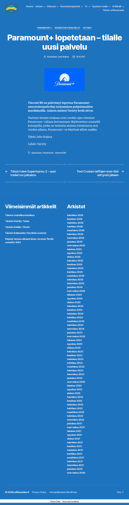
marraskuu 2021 (76, 427)
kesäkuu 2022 (74, 400)
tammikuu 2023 (75, 374)
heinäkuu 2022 (75, 397)
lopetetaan (36, 153)
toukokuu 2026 (75, 222)
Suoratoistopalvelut (70, 6)
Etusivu (29, 6)
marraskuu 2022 (76, 382)
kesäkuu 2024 (74, 310)
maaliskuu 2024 (75, 321)
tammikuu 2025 (75, 283)
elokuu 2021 (73, 438)
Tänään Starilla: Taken (17, 221)
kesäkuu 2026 (74, 219)
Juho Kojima (63, 56)
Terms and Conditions (70, 501)
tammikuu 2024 (75, 328)
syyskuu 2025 (74, 253)
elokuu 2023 (73, 347)
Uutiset (39, 6)
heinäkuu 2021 (75, 442)
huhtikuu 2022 (75, 408)
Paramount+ (44, 28)
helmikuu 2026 (75, 234)
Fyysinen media (100, 6)
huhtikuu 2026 (75, 226)
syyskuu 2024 (74, 298)
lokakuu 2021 (74, 431)
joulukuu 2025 (75, 241)
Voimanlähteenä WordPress (63, 492)
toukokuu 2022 (75, 404)
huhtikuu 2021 (74, 453)
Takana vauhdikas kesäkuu (20, 215)
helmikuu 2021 (75, 461)
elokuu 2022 (73, 393)
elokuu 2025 (73, 257)
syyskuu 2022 (74, 389)
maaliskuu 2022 (75, 412)
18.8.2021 (80, 56)
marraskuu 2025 (76, 245)
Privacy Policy (39, 492)
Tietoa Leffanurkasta (113, 10)
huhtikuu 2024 (75, 317)
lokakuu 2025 (74, 249)
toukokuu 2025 (75, 268)
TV (86, 6)
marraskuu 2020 (76, 472)
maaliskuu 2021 (75, 457)
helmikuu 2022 (75, 416)
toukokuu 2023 (75, 359)
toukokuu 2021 (75, 450)
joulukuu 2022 (74, 378)
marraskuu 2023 (76, 336)
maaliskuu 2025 (75, 275)
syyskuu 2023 (74, 344)
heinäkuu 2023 (75, 351)
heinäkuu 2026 (75, 215)
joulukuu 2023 (75, 332)
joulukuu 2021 (74, 423)
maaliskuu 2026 (75, 230)
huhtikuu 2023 (75, 363)
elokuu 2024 (73, 302)
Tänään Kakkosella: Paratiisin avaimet (25, 233)
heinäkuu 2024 (75, 306)
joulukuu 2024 (75, 287)
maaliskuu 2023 (75, 366)
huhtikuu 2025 (75, 272)
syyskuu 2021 (74, 435)
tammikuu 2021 (75, 465)
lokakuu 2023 (74, 340)
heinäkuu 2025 (75, 260)
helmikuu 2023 (75, 370)
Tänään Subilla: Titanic (17, 227)
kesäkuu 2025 (74, 264)
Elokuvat (51, 6)
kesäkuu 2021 (74, 446)
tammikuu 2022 (75, 419)
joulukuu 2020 (75, 469)
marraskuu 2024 (76, 291)
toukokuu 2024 (75, 313)
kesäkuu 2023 (74, 355)
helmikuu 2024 (75, 325)
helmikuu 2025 (75, 279)
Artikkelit (116, 6)
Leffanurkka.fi (21, 492)
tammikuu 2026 (75, 238)
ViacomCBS (60, 153)
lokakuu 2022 (74, 385)
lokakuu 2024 (74, 294)
